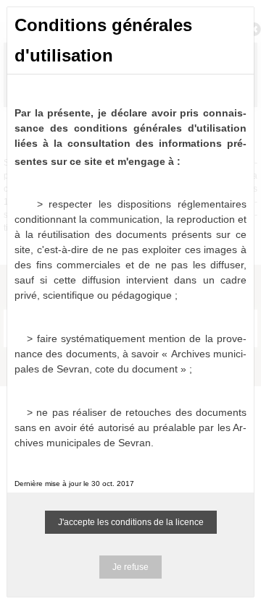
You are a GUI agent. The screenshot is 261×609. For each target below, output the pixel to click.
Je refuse (130, 567)
